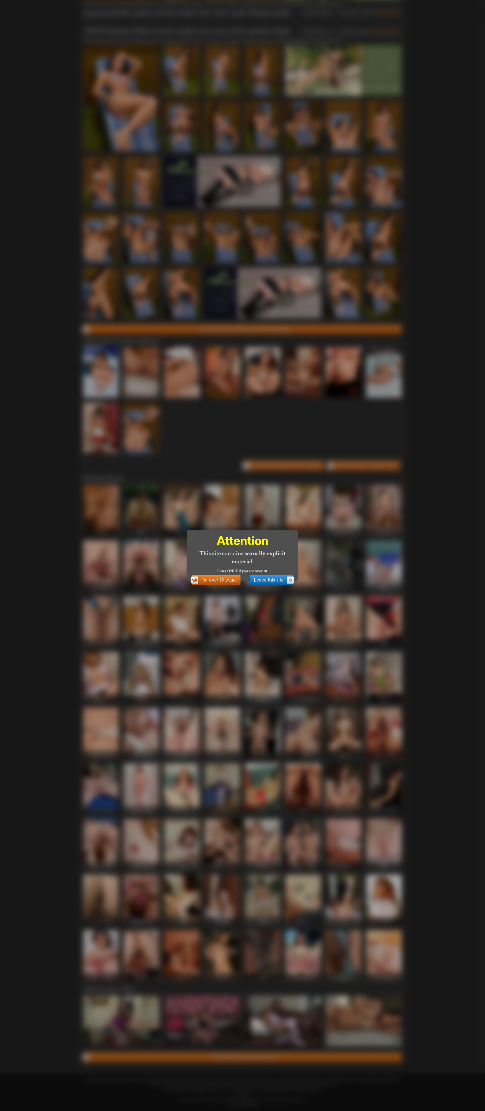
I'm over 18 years (219, 580)
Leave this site (269, 580)
